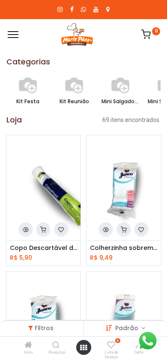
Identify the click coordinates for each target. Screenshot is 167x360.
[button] (26, 229)
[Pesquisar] (56, 345)
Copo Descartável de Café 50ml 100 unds (44, 248)
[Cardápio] (13, 34)
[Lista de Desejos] (111, 345)
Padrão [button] (127, 328)
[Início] (28, 345)
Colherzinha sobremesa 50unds (124, 248)
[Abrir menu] (83, 348)
